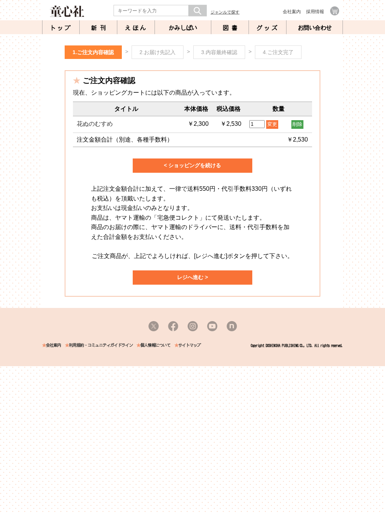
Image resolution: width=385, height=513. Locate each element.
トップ (61, 28)
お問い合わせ (315, 28)
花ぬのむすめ (95, 124)
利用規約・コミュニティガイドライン (101, 345)
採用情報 (315, 11)
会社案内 (292, 11)
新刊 (100, 28)
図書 (232, 28)
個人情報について (155, 345)
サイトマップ (189, 345)
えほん (136, 28)
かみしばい (183, 28)
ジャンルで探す (225, 12)
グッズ (267, 28)
